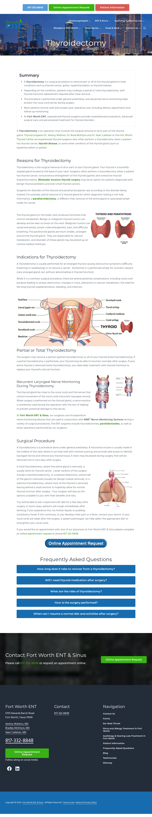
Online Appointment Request (71, 7)
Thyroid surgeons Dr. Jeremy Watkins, (45, 135)
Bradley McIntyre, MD (17, 728)
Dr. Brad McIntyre (77, 135)
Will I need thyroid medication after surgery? (76, 580)
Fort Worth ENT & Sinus (34, 416)
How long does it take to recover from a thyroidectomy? (76, 569)
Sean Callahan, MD (15, 732)
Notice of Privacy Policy (86, 802)
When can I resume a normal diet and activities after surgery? (76, 613)
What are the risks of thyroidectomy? (76, 591)
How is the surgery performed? (76, 602)
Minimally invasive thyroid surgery (59, 180)
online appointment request (36, 534)
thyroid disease (48, 144)
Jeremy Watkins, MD (16, 724)
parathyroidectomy (44, 199)
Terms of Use (68, 802)
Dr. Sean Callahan (102, 135)
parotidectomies (110, 424)
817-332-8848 (35, 7)
